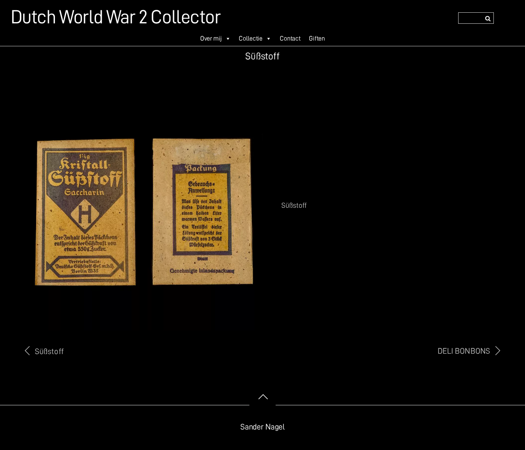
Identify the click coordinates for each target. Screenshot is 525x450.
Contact (290, 38)
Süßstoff (49, 351)
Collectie (250, 38)
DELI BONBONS (464, 351)
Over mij (211, 38)
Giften (317, 38)
